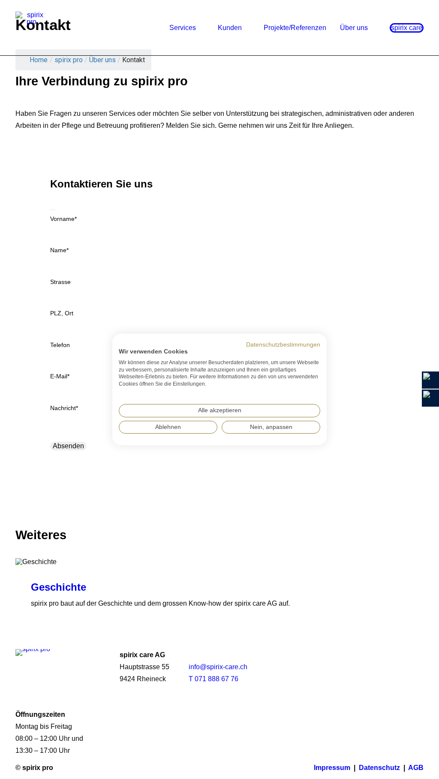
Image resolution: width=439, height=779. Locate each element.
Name (59, 250)
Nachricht (64, 408)
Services (182, 27)
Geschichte (58, 587)
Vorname (63, 218)
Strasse (60, 281)
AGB (416, 767)
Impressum (332, 767)
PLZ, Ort (61, 313)
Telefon (60, 344)
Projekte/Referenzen (295, 27)
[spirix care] (31, 28)
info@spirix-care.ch (218, 666)
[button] (404, 670)
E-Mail (59, 376)
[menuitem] (189, 27)
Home (39, 60)
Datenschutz (379, 767)
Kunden (230, 27)
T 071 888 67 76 (213, 678)
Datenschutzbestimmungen (283, 344)
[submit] (52, 209)
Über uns (354, 27)
